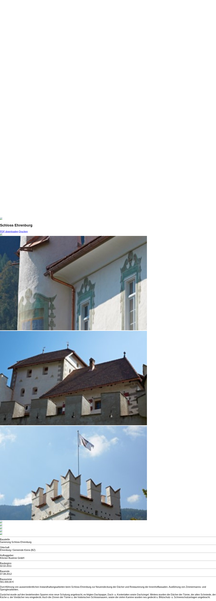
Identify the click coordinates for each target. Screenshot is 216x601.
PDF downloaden (9, 231)
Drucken (23, 231)
